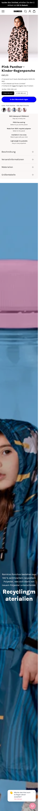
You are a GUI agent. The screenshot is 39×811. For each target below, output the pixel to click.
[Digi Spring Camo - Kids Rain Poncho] (9, 110)
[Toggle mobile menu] (7, 11)
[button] (34, 11)
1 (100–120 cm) (7, 93)
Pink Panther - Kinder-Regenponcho (18, 69)
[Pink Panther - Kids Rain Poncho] (24, 110)
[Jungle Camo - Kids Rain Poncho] (19, 110)
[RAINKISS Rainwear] (18, 11)
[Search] (25, 11)
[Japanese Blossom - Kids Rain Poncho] (14, 110)
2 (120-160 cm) (21, 93)
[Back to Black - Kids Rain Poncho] (4, 110)
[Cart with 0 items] (34, 11)
